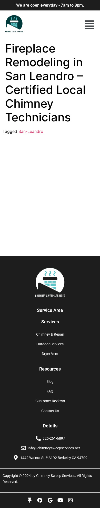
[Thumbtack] (29, 500)
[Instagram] (70, 500)
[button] (89, 25)
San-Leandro (30, 131)
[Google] (50, 500)
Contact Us (50, 411)
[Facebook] (40, 500)
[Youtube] (60, 500)
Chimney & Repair (50, 334)
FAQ (50, 391)
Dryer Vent (50, 354)
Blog (50, 381)
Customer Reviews (50, 401)
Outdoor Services (50, 344)
